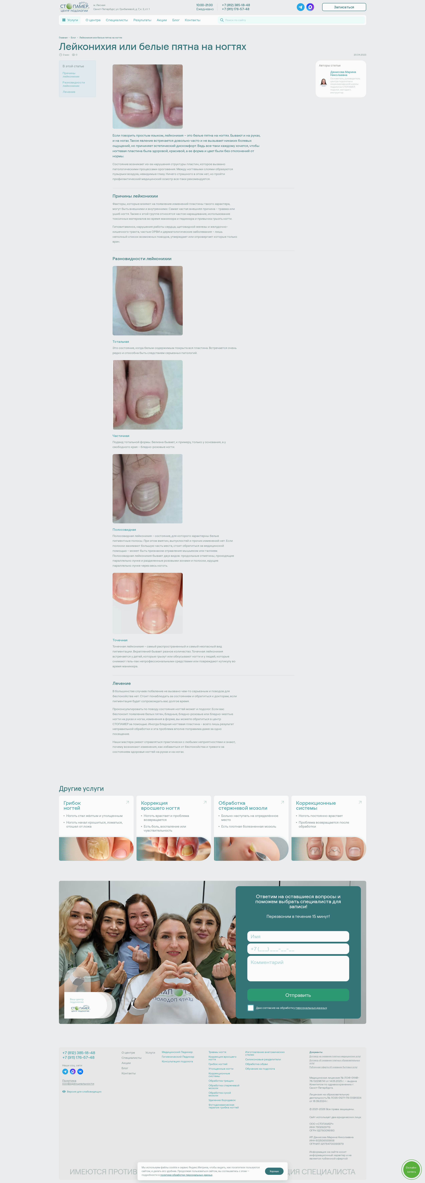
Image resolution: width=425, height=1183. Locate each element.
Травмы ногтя (217, 1052)
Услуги (150, 1052)
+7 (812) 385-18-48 (236, 5)
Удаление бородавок (222, 1100)
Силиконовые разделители (263, 1059)
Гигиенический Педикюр (178, 1056)
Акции (162, 20)
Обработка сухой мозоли (220, 1094)
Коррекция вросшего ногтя (222, 1058)
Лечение (69, 91)
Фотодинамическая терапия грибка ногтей (224, 1106)
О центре (93, 20)
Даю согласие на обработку (291, 1008)
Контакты (192, 20)
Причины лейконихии (71, 74)
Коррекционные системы (219, 1074)
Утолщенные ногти (221, 1068)
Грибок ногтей (218, 1064)
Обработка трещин (221, 1080)
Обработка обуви (256, 1064)
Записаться (344, 7)
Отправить (298, 995)
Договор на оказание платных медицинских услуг (335, 1056)
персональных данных (311, 1008)
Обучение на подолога (260, 1068)
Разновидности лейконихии (74, 84)
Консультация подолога (177, 1061)
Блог (176, 20)
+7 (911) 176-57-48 (235, 9)
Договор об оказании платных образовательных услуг (334, 1062)
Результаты (142, 20)
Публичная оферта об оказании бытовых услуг (333, 1067)
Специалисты (117, 20)
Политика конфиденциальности (78, 1082)
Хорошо (274, 1171)
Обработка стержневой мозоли (224, 1086)
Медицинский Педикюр (177, 1052)
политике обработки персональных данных (186, 1174)
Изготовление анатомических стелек (265, 1053)
